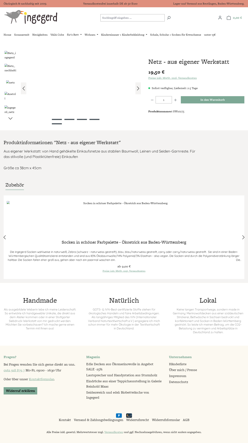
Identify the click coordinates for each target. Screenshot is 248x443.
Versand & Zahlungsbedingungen (98, 419)
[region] (72, 88)
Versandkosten (113, 432)
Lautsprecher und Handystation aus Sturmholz (121, 375)
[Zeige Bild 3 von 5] (82, 119)
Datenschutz (178, 381)
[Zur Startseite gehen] (31, 17)
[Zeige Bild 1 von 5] (57, 119)
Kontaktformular (41, 379)
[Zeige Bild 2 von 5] (69, 119)
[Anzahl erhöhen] (175, 99)
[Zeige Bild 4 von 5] (94, 119)
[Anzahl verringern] (152, 99)
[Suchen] (168, 17)
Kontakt (65, 419)
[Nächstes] (138, 88)
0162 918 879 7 (14, 370)
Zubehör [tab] (14, 184)
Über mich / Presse (183, 369)
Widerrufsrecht (137, 419)
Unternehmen (180, 356)
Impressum (177, 375)
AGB (186, 419)
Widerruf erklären (20, 390)
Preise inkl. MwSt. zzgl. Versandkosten (172, 78)
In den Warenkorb (212, 100)
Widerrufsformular (166, 419)
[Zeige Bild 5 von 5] (57, 123)
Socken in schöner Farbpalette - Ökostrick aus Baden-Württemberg (124, 242)
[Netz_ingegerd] (81, 88)
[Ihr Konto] (220, 17)
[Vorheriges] (23, 88)
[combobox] (132, 17)
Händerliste (177, 364)
